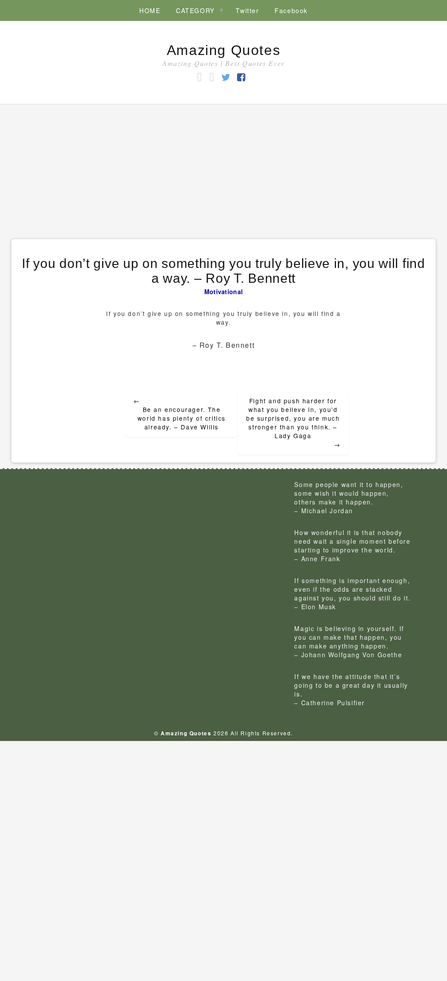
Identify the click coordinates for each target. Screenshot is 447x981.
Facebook (291, 10)
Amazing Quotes (223, 50)
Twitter (247, 10)
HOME (149, 10)
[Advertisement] (223, 169)
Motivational (223, 291)
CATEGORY (195, 10)
